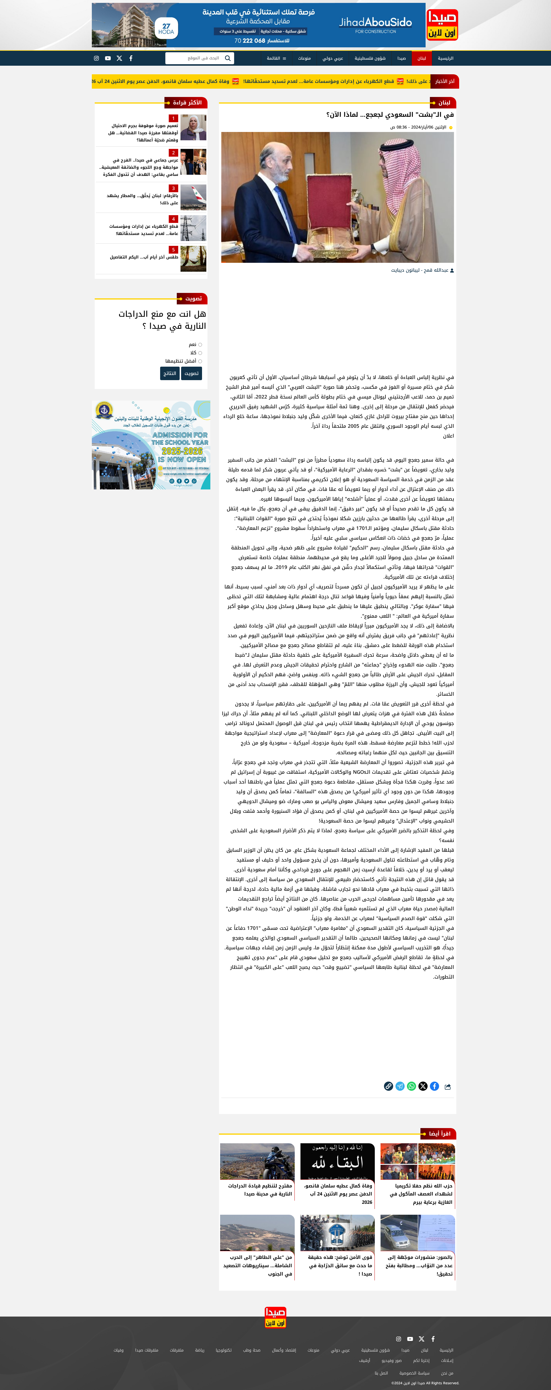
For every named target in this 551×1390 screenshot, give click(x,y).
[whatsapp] (388, 1086)
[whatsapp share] (411, 1086)
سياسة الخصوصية (414, 1373)
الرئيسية (445, 58)
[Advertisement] (338, 321)
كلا (193, 352)
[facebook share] (434, 1086)
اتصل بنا (381, 1373)
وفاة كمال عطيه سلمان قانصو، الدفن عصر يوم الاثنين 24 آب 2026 (183, 81)
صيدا (401, 58)
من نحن (447, 1373)
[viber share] (400, 1086)
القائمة (273, 58)
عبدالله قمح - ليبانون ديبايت (420, 270)
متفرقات (177, 1350)
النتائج (170, 373)
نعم (192, 344)
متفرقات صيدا (146, 1350)
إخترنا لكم (421, 1360)
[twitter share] (423, 1086)
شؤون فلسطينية (370, 58)
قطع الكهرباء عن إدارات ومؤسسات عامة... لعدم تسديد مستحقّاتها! (344, 81)
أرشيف (364, 1360)
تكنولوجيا (224, 1350)
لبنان (422, 58)
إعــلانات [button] (447, 1360)
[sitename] (275, 1317)
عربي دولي (333, 58)
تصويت (192, 373)
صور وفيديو (392, 1360)
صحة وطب (252, 1350)
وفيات (119, 1350)
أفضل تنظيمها (180, 361)
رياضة (199, 1350)
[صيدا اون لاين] (442, 25)
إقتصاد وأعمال (284, 1350)
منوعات (304, 58)
